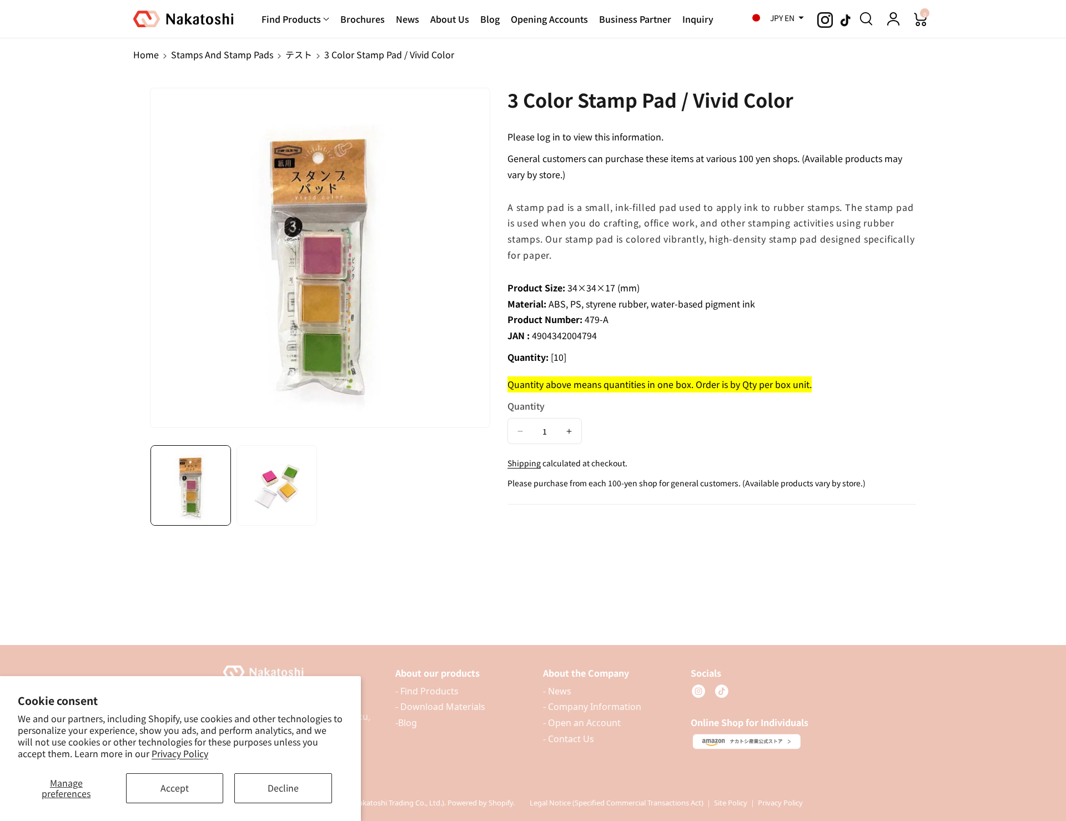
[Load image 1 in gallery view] (190, 485)
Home (146, 54)
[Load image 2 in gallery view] (277, 485)
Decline (283, 787)
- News (557, 691)
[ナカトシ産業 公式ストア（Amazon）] (747, 742)
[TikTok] (722, 691)
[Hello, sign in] (893, 19)
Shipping (524, 463)
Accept (174, 787)
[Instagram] (698, 691)
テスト (298, 54)
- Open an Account (582, 723)
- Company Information (592, 707)
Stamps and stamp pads (222, 54)
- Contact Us (568, 739)
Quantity (526, 405)
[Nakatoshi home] (298, 672)
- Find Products (427, 691)
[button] (774, 18)
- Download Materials (440, 707)
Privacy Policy (180, 753)
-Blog (406, 723)
